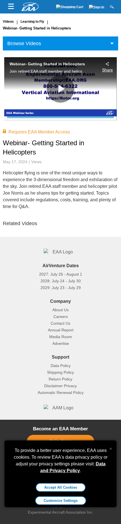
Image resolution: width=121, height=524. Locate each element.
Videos (8, 22)
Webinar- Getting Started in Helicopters (37, 28)
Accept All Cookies (60, 487)
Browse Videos (24, 43)
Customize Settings (61, 500)
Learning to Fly (32, 22)
